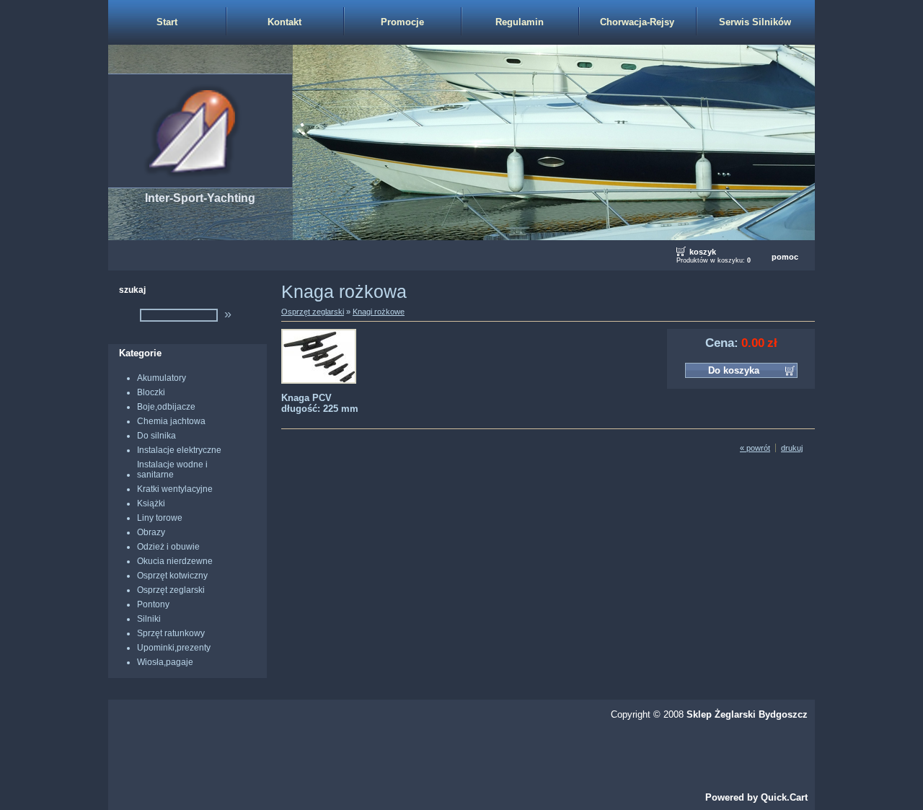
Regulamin (519, 22)
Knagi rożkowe (379, 311)
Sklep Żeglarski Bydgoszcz (747, 714)
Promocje (402, 22)
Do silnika (156, 436)
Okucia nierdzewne (175, 561)
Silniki (149, 619)
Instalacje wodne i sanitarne (172, 469)
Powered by (756, 797)
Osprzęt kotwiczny (172, 576)
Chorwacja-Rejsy (637, 22)
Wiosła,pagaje (165, 662)
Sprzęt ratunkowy (171, 633)
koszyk (702, 251)
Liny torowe (159, 518)
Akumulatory (161, 378)
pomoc (785, 256)
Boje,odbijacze (166, 407)
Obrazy (151, 532)
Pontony (153, 604)
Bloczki (151, 392)
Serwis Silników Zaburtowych (755, 30)
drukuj (792, 448)
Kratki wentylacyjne (175, 489)
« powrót (755, 448)
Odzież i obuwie (168, 547)
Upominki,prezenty (174, 648)
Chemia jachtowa (171, 421)
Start (166, 22)
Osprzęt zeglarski (171, 590)
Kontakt (284, 22)
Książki (151, 503)
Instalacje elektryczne (179, 450)
